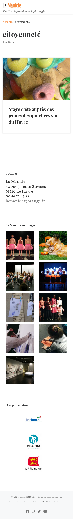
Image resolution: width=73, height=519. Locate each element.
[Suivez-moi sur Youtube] (45, 511)
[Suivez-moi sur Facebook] (27, 511)
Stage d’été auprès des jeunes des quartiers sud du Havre (33, 115)
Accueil (7, 21)
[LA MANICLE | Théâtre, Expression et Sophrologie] (12, 5)
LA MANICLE (27, 497)
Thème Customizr (55, 502)
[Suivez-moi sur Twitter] (39, 511)
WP (24, 502)
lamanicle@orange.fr (25, 201)
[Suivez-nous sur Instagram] (33, 511)
